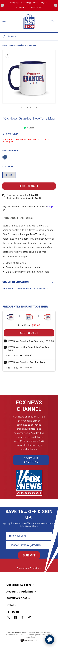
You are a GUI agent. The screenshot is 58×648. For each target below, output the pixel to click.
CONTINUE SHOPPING (31, 460)
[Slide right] (36, 107)
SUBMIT (29, 555)
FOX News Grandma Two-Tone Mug (26, 362)
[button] (2, 5)
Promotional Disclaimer (29, 568)
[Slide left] (21, 107)
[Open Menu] (4, 21)
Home (4, 45)
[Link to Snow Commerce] (29, 642)
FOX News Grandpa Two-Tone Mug (26, 341)
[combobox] (29, 36)
